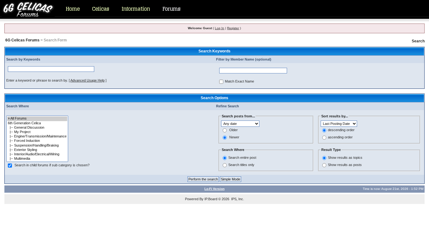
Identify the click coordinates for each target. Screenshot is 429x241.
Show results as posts (345, 165)
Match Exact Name (239, 81)
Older (233, 130)
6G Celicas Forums (22, 40)
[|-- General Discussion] (37, 128)
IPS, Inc (237, 199)
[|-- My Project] (37, 132)
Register (233, 28)
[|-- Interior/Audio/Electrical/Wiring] (37, 154)
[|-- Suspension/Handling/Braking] (37, 145)
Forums (171, 8)
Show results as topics (345, 157)
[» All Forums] (37, 118)
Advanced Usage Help (87, 80)
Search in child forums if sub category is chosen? (52, 165)
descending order (341, 130)
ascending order (340, 137)
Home (72, 8)
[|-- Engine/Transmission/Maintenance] (37, 136)
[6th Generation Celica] (37, 123)
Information (136, 8)
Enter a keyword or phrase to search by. (37, 80)
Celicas (100, 8)
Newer (234, 137)
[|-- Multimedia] (37, 159)
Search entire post (242, 157)
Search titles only (241, 165)
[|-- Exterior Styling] (37, 150)
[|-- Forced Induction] (37, 141)
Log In (219, 28)
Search (418, 41)
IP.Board (210, 199)
